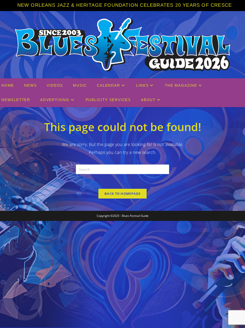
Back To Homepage (122, 193)
